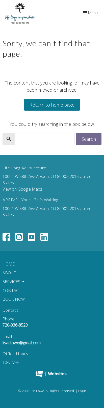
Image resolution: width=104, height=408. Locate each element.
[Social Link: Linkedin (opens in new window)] (44, 237)
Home (9, 264)
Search (89, 139)
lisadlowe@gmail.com (22, 342)
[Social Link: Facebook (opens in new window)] (6, 237)
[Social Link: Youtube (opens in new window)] (31, 237)
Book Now (14, 299)
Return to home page (52, 104)
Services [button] (11, 281)
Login (82, 391)
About (9, 273)
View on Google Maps (22, 189)
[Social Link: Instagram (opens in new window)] (19, 237)
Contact (12, 290)
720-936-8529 (15, 325)
